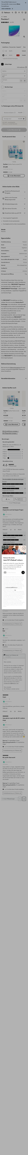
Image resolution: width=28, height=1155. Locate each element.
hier (15, 590)
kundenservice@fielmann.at (11, 587)
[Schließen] (23, 548)
